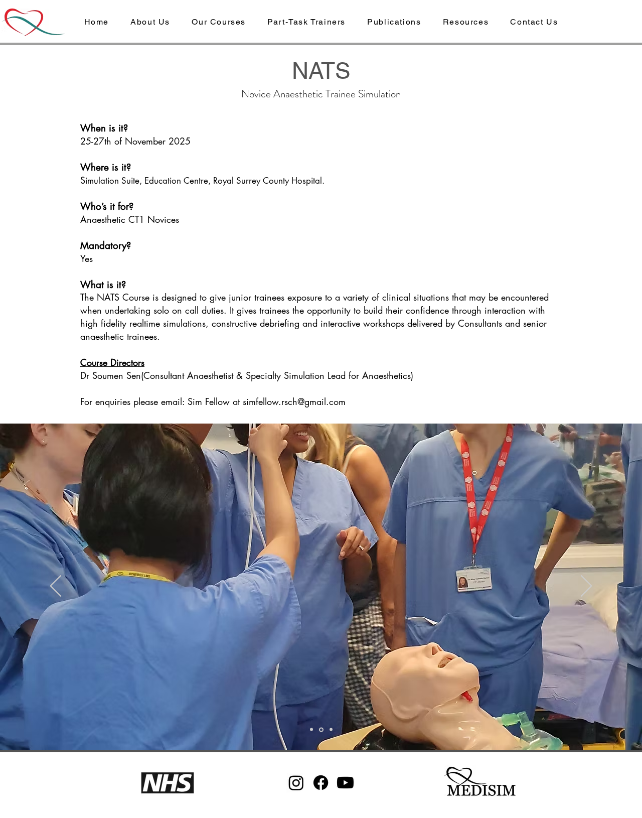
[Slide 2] (321, 729)
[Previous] (55, 586)
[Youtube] (345, 782)
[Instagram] (296, 782)
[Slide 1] (311, 729)
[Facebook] (321, 782)
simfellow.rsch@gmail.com (294, 401)
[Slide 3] (331, 729)
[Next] (586, 586)
